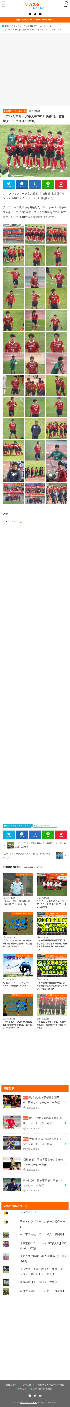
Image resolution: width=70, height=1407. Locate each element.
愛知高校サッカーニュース (15, 111)
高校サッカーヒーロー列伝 (51, 1384)
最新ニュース (12, 1384)
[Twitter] (35, 14)
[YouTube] (40, 14)
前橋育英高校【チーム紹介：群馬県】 (42, 1291)
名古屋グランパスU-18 (46, 825)
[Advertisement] (35, 69)
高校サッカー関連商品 (41, 1388)
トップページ (28, 1212)
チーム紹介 (28, 1384)
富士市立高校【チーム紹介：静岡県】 (42, 1234)
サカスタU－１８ (28, 1402)
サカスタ (22, 1388)
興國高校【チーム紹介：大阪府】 (40, 1282)
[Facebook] (29, 14)
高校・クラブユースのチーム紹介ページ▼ (35, 19)
